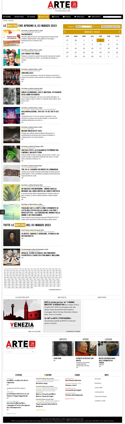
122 (35, 279)
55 (47, 272)
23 (8, 270)
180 (28, 286)
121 (31, 279)
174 (5, 286)
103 (22, 277)
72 (41, 274)
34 (41, 270)
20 (56, 269)
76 (53, 274)
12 (31, 269)
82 (14, 275)
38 (53, 270)
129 (5, 281)
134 (24, 281)
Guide (32, 17)
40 (59, 270)
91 (41, 275)
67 (26, 274)
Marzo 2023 (92, 31)
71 (38, 274)
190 (9, 287)
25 (14, 270)
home (5, 20)
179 (24, 286)
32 (35, 270)
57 (53, 272)
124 (42, 279)
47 (23, 272)
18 (50, 269)
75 (50, 274)
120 (27, 279)
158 (58, 282)
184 (43, 286)
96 (56, 275)
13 (34, 269)
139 (43, 281)
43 (11, 272)
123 (38, 279)
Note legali (52, 419)
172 (54, 284)
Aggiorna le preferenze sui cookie (75, 419)
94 (50, 275)
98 (4, 277)
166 (32, 284)
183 (39, 286)
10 (25, 269)
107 (38, 277)
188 (58, 286)
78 (59, 274)
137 (35, 281)
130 (9, 281)
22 (4, 270)
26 (17, 270)
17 (47, 269)
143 (58, 281)
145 (9, 282)
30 (29, 270)
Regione (71, 26)
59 (59, 272)
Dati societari (45, 419)
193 (20, 287)
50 (32, 272)
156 (50, 282)
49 (29, 272)
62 (11, 274)
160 (9, 284)
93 (47, 275)
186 (50, 286)
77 (56, 274)
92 (44, 275)
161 (13, 284)
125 (46, 279)
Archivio (96, 17)
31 (32, 270)
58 (56, 272)
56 (50, 272)
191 (13, 287)
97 (59, 275)
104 (26, 277)
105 (30, 277)
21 (59, 269)
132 (16, 281)
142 (54, 281)
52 (38, 272)
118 (20, 279)
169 (43, 284)
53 (41, 272)
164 (24, 284)
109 (45, 277)
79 (4, 275)
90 (38, 275)
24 (11, 270)
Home (8, 17)
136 (32, 281)
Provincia (96, 26)
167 (35, 284)
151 (32, 282)
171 (50, 284)
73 (44, 274)
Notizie (20, 17)
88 (32, 275)
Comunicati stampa (101, 396)
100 (11, 277)
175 (9, 286)
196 (32, 287)
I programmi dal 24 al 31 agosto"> (18, 392)
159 (5, 284)
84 (20, 275)
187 (54, 286)
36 (47, 270)
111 (53, 277)
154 (43, 282)
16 (44, 269)
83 (17, 275)
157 (54, 282)
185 (47, 286)
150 (28, 282)
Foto (56, 17)
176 (13, 286)
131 (13, 281)
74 (47, 274)
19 (53, 269)
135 (28, 281)
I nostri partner (99, 392)
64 (17, 274)
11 (28, 269)
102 (19, 277)
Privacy (58, 419)
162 (16, 284)
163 (20, 284)
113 (60, 277)
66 (23, 274)
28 (23, 270)
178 (20, 286)
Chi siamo (98, 379)
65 (20, 274)
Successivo (119, 32)
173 (58, 284)
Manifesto (98, 383)
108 (41, 277)
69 (32, 274)
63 (14, 274)
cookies (63, 419)
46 (20, 272)
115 (9, 279)
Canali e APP (98, 387)
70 (35, 274)
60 (4, 274)
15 (41, 269)
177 (16, 286)
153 (39, 282)
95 (53, 275)
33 (38, 270)
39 (56, 270)
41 (4, 272)
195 (28, 287)
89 (35, 275)
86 (26, 275)
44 (14, 272)
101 (15, 277)
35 (44, 270)
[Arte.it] (62, 4)
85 (23, 275)
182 (35, 286)
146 (13, 282)
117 (16, 279)
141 (50, 281)
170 (47, 284)
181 (32, 286)
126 (50, 279)
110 (49, 277)
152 (35, 282)
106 (34, 277)
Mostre (44, 17)
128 (57, 279)
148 (20, 282)
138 (39, 281)
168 (39, 284)
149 (24, 282)
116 (12, 279)
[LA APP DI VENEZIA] (22, 332)
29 (26, 270)
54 (44, 272)
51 (35, 272)
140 (47, 281)
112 (56, 277)
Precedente (65, 32)
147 (16, 282)
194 (24, 287)
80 (8, 275)
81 (11, 275)
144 (5, 282)
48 (26, 272)
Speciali (80, 17)
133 (20, 281)
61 (8, 274)
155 (47, 282)
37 (50, 270)
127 (53, 279)
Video (68, 17)
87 (29, 275)
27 (20, 270)
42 (8, 272)
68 (29, 274)
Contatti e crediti (100, 401)
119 (23, 279)
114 (5, 279)
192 (16, 287)
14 (37, 269)
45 (17, 272)
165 (28, 284)
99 (8, 277)
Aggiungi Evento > (55, 289)
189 (5, 287)
